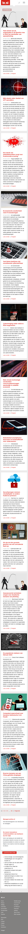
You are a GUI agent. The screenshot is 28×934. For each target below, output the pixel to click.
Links (2, 912)
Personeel (16, 904)
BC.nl (3, 897)
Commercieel (17, 902)
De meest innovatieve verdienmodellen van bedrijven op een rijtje (13, 833)
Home (2, 900)
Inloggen (3, 930)
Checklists (3, 906)
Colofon (2, 923)
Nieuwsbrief (3, 917)
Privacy (2, 925)
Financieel (16, 908)
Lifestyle (16, 910)
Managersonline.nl (9, 819)
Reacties (3, 914)
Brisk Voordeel (17, 914)
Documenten (4, 908)
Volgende (17, 811)
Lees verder (6, 73)
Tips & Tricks (17, 912)
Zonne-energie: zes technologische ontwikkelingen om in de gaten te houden (13, 858)
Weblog (2, 904)
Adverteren (3, 927)
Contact (2, 921)
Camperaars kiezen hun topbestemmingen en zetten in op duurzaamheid (13, 876)
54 (11, 811)
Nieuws (2, 902)
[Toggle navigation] (24, 2)
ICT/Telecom (17, 906)
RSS (2, 919)
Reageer (13, 73)
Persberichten (4, 910)
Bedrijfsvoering (17, 900)
